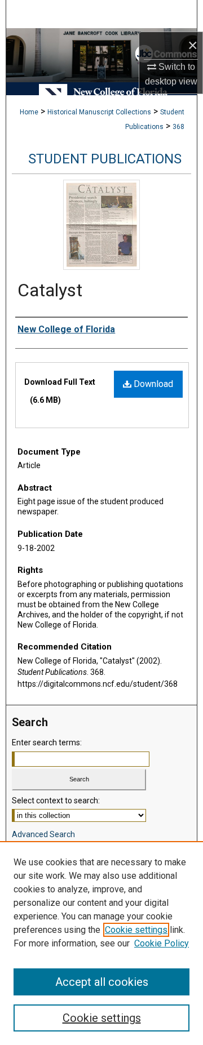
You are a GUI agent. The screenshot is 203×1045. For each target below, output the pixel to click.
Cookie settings (136, 929)
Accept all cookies (101, 982)
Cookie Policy (161, 943)
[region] (101, 943)
